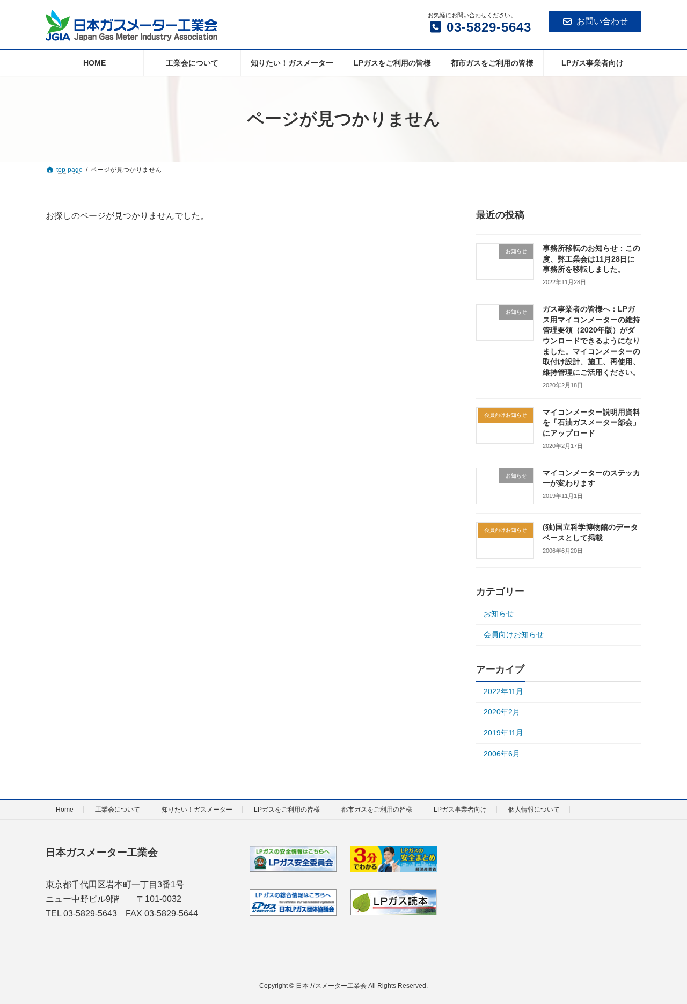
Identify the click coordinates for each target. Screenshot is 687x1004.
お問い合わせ (602, 21)
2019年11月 (503, 732)
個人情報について (534, 809)
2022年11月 (503, 691)
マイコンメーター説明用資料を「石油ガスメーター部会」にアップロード (591, 422)
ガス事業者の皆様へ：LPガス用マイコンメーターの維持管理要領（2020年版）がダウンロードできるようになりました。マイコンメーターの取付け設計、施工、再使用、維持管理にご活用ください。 (591, 341)
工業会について (117, 809)
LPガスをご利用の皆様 (287, 809)
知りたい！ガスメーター (197, 809)
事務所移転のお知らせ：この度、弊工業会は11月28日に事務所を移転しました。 (591, 258)
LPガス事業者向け (460, 809)
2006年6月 (502, 753)
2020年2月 (502, 712)
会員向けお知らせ (514, 634)
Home (65, 809)
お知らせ (499, 614)
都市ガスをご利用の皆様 (376, 809)
